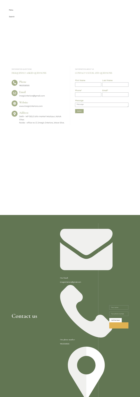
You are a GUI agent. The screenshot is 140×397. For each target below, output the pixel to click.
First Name (80, 80)
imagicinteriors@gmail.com (70, 282)
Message (79, 100)
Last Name (107, 80)
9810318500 (13, 3)
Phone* (78, 90)
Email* (105, 90)
